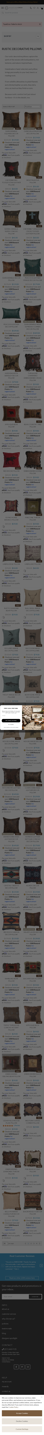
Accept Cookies (22, 1413)
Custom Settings (22, 1429)
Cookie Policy (13, 1407)
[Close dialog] (42, 706)
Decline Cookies (22, 1421)
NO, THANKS (11, 724)
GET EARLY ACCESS (11, 720)
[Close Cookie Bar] (41, 1397)
